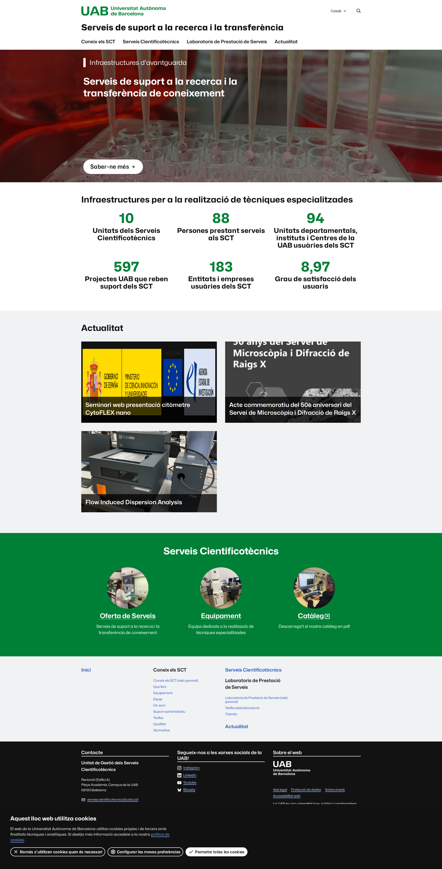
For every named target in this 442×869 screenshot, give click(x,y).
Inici (86, 670)
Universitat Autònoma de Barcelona (124, 11)
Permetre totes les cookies (219, 851)
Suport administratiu (169, 711)
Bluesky (189, 790)
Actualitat (286, 41)
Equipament (163, 693)
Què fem (159, 687)
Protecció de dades (306, 790)
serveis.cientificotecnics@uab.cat (112, 799)
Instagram (191, 768)
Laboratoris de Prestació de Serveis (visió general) (256, 700)
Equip (157, 699)
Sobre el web (335, 790)
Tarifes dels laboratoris (242, 708)
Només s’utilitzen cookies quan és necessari (61, 851)
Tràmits (231, 714)
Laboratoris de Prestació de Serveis (227, 41)
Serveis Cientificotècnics (151, 41)
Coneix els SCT (98, 41)
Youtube (189, 782)
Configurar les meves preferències (149, 851)
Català (336, 12)
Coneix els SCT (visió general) (175, 680)
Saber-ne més (109, 168)
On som (159, 705)
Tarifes (158, 718)
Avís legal (280, 790)
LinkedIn (189, 775)
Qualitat (159, 724)
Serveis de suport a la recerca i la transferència (182, 27)
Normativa (161, 730)
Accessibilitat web (286, 796)
